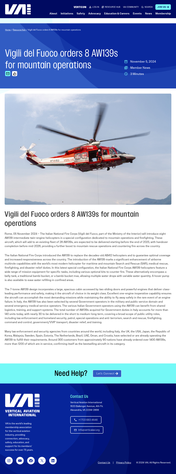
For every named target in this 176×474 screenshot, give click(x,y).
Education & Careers (116, 13)
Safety (81, 13)
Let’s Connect (105, 373)
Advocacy (94, 13)
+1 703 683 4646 (88, 420)
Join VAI (161, 7)
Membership (163, 13)
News (148, 13)
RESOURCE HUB (112, 7)
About (53, 13)
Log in (95, 7)
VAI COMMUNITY (131, 7)
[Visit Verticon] (80, 7)
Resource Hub (19, 29)
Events (137, 13)
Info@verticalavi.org (89, 430)
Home (7, 29)
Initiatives (67, 13)
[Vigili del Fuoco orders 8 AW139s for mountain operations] (7, 73)
